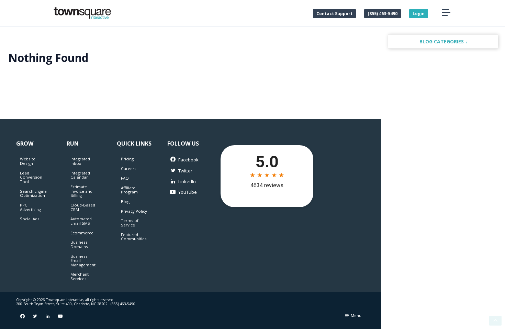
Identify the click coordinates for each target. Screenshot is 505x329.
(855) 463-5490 (382, 14)
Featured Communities (134, 237)
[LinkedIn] (185, 181)
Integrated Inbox (80, 161)
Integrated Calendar (80, 175)
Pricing (127, 158)
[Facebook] (185, 160)
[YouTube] (185, 192)
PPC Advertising (30, 207)
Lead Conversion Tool (31, 177)
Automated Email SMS (81, 221)
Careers (128, 168)
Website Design (27, 161)
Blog (125, 201)
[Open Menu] (446, 12)
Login (419, 14)
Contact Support (334, 14)
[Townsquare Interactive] (82, 13)
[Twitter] (185, 171)
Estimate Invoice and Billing (81, 191)
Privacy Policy (134, 211)
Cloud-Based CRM (82, 207)
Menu (355, 315)
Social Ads (30, 218)
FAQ (125, 178)
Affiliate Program (129, 190)
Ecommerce (81, 232)
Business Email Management (83, 260)
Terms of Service (129, 222)
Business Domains (79, 244)
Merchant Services (79, 276)
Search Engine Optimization (33, 193)
